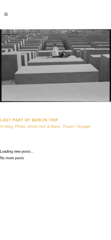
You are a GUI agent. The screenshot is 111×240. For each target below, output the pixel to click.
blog (9, 126)
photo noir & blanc (44, 126)
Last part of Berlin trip (29, 120)
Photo (20, 126)
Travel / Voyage (77, 126)
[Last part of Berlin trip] (55, 101)
